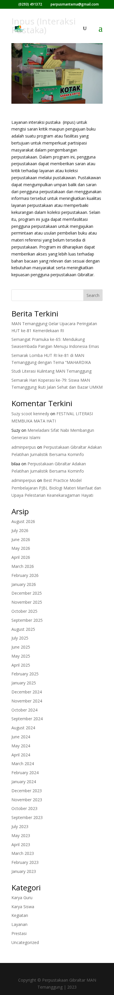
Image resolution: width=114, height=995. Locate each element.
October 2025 (24, 611)
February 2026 (25, 575)
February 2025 (25, 674)
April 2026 (20, 557)
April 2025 (20, 665)
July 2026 (19, 530)
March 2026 (22, 566)
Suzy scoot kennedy (30, 413)
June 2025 (20, 647)
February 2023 (25, 862)
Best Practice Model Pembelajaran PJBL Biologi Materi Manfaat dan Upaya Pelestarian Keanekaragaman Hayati (56, 488)
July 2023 (19, 826)
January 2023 (23, 871)
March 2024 (22, 763)
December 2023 (26, 790)
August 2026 (23, 521)
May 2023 (20, 835)
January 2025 (23, 683)
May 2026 (20, 548)
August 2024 (23, 727)
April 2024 (20, 755)
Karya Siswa (22, 906)
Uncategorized (25, 942)
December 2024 (26, 692)
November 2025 (26, 602)
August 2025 (23, 629)
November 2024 (26, 701)
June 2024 (20, 736)
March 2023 (22, 853)
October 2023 (24, 808)
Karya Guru (21, 897)
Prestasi (19, 933)
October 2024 (24, 710)
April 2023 (20, 844)
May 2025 (20, 656)
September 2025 (27, 620)
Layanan (19, 924)
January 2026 (23, 584)
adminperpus (23, 447)
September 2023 (27, 817)
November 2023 (26, 799)
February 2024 (25, 772)
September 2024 (27, 718)
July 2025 (19, 638)
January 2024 (23, 781)
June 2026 (20, 539)
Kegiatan (19, 915)
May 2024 (20, 746)
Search (93, 295)
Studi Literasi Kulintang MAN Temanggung (51, 371)
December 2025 (26, 593)
